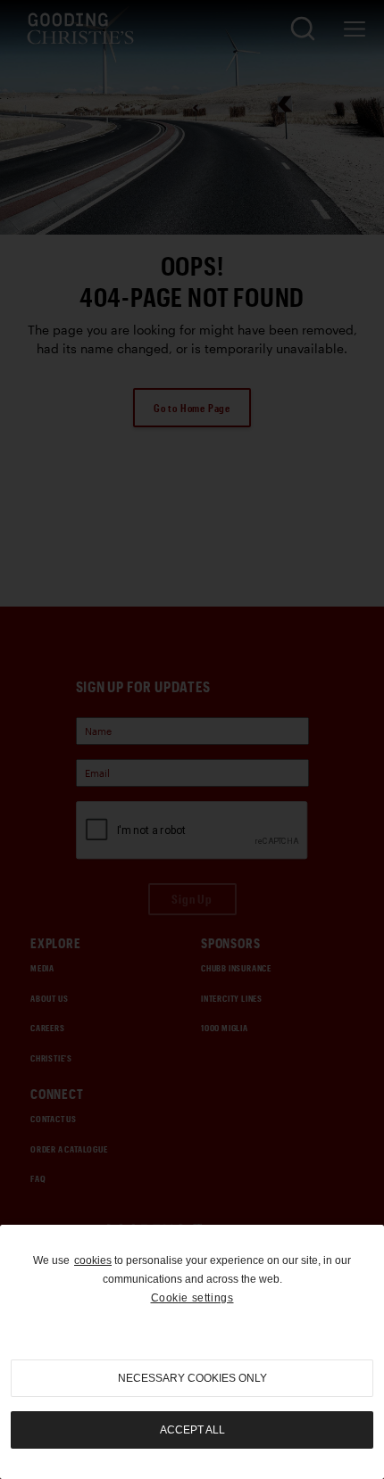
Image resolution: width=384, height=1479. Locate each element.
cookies (93, 1260)
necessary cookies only (192, 1378)
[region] (192, 1352)
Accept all (192, 1430)
